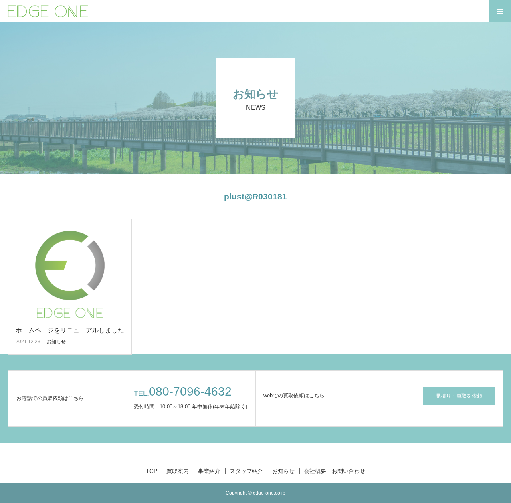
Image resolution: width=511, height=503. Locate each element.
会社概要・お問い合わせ (334, 471)
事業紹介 (209, 471)
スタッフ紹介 (246, 471)
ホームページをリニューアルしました (70, 330)
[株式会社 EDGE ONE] (48, 11)
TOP (151, 471)
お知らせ (56, 341)
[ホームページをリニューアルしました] (70, 273)
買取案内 (177, 471)
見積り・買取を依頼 (459, 396)
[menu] (500, 11)
